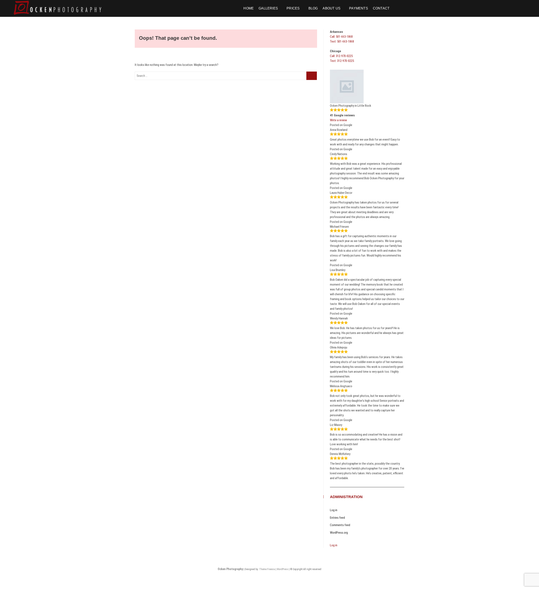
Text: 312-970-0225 (342, 61)
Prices (293, 8)
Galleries (268, 8)
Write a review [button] (338, 120)
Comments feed (340, 525)
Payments (358, 8)
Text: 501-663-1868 (342, 41)
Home (248, 8)
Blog (313, 8)
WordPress (282, 569)
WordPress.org (339, 532)
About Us (331, 8)
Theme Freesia (267, 569)
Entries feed (337, 518)
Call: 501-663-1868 (341, 37)
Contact (381, 8)
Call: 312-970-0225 (341, 56)
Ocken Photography (230, 569)
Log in (333, 510)
